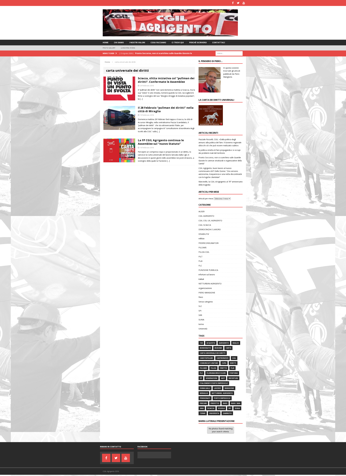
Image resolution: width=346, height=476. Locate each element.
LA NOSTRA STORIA (128, 48)
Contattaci (218, 42)
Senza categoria (206, 301)
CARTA (228, 348)
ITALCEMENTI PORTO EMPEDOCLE (214, 383)
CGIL (234, 358)
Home (105, 42)
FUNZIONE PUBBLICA (208, 270)
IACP (223, 378)
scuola (221, 408)
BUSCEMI (218, 348)
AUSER (201, 211)
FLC (200, 265)
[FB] (232, 3)
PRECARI (203, 403)
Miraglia (204, 393)
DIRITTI (233, 363)
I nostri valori (137, 42)
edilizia (201, 238)
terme (201, 324)
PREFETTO (215, 403)
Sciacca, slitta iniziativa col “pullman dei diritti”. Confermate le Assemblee (166, 80)
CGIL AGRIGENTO (206, 216)
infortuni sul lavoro (207, 274)
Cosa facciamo (158, 42)
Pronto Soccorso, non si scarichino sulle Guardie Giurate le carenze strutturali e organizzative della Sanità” (220, 160)
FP (201, 378)
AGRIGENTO (224, 343)
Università (203, 328)
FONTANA (233, 373)
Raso (201, 297)
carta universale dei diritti (212, 353)
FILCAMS (203, 247)
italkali (201, 279)
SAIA (202, 408)
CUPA (224, 363)
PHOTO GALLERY (109, 48)
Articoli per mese (206, 198)
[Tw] (238, 3)
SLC (200, 306)
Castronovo (222, 358)
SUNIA (201, 319)
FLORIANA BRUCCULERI (216, 373)
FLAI (200, 261)
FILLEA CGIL (204, 252)
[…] (141, 99)
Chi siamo (119, 42)
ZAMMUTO (227, 413)
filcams (203, 368)
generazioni (211, 378)
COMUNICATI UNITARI (209, 363)
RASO (225, 403)
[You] (243, 3)
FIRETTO (223, 368)
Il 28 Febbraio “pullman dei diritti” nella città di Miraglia (166, 109)
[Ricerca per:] (229, 53)
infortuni (233, 378)
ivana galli (205, 388)
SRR (200, 315)
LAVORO (217, 388)
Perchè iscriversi (198, 42)
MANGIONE (229, 388)
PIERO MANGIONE (207, 292)
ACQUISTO (211, 343)
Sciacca (210, 408)
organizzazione (205, 288)
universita (214, 413)
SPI (200, 310)
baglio (236, 343)
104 (201, 343)
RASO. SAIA (235, 403)
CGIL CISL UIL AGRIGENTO (210, 220)
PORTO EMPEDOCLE (222, 398)
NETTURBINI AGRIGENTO (210, 283)
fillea (213, 368)
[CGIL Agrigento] (173, 23)
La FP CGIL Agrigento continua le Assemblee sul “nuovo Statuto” (161, 142)
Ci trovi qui (178, 42)
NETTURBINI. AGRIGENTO (222, 393)
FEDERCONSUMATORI (209, 243)
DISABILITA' (204, 234)
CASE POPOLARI (206, 358)
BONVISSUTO (205, 348)
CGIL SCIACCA (205, 225)
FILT (200, 256)
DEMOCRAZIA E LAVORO (210, 229)
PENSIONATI (205, 398)
